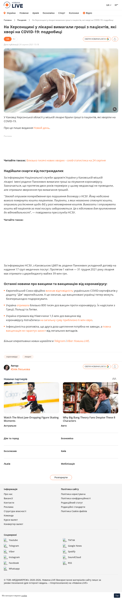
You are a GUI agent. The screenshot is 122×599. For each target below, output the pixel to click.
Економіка (48, 13)
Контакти (9, 502)
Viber (12, 551)
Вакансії (8, 498)
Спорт (61, 13)
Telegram (59, 341)
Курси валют (11, 519)
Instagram (14, 557)
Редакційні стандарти (73, 506)
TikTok (71, 540)
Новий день (41, 128)
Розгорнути (61, 477)
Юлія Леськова (20, 369)
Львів (7, 463)
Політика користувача (73, 494)
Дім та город (11, 438)
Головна (8, 20)
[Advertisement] (61, 146)
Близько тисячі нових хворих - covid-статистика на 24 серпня (66, 160)
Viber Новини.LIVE (78, 341)
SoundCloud (74, 557)
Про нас (8, 494)
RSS (70, 562)
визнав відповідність (59, 290)
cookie (24, 595)
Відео (89, 13)
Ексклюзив (10, 451)
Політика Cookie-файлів (74, 511)
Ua (107, 5)
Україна (11, 12)
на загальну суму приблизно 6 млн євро (66, 320)
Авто (64, 425)
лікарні (28, 356)
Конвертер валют (13, 524)
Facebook (14, 562)
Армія (35, 13)
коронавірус (12, 356)
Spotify (71, 551)
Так (117, 595)
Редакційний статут (72, 502)
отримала (23, 305)
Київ (63, 451)
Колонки (74, 13)
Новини (24, 13)
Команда (9, 515)
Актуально (10, 425)
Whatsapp (14, 568)
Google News (75, 545)
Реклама (8, 506)
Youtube (13, 540)
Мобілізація (68, 463)
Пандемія (21, 20)
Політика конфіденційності (76, 498)
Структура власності (15, 511)
